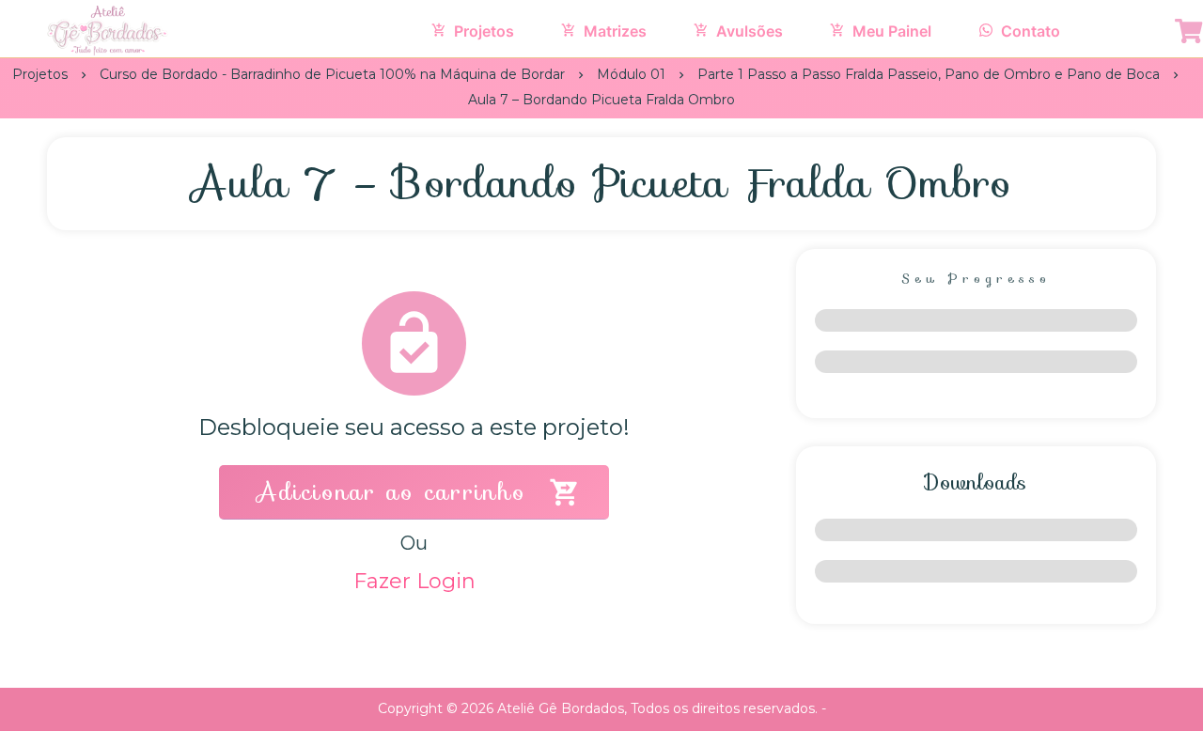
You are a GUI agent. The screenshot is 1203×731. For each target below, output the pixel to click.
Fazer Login (414, 581)
